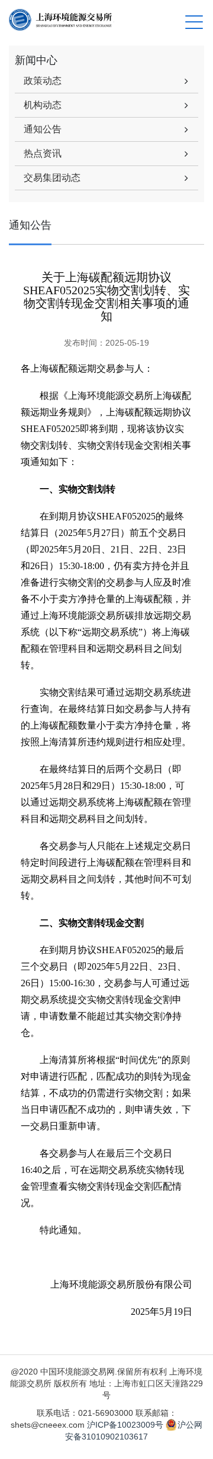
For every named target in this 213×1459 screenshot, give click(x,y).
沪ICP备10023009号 (125, 1424)
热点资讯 (43, 153)
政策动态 (43, 81)
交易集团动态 (52, 178)
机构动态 (43, 105)
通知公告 (43, 129)
